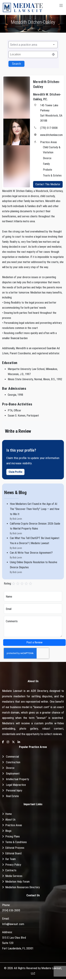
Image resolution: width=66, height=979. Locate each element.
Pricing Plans (12, 836)
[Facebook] (3, 742)
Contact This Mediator (47, 184)
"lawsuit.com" (41, 707)
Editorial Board (13, 853)
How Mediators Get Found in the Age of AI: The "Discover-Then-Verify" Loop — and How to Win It (34, 509)
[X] (13, 742)
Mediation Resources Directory (22, 887)
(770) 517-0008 (49, 128)
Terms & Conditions (16, 842)
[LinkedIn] (19, 742)
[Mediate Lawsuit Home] (23, 7)
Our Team (10, 859)
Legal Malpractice (16, 785)
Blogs (8, 831)
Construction (13, 762)
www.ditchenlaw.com (51, 135)
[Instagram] (8, 742)
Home (8, 814)
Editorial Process (14, 847)
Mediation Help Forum (17, 881)
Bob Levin (17, 518)
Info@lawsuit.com (13, 924)
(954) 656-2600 (11, 910)
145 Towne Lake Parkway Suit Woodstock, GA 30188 (51, 113)
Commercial (12, 756)
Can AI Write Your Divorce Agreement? (31, 552)
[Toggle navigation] (61, 7)
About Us (10, 819)
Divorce (10, 768)
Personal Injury (14, 790)
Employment (13, 773)
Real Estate (12, 796)
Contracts (10, 870)
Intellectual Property (17, 779)
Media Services (13, 876)
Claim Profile (15, 471)
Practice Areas (13, 825)
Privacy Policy (13, 864)
